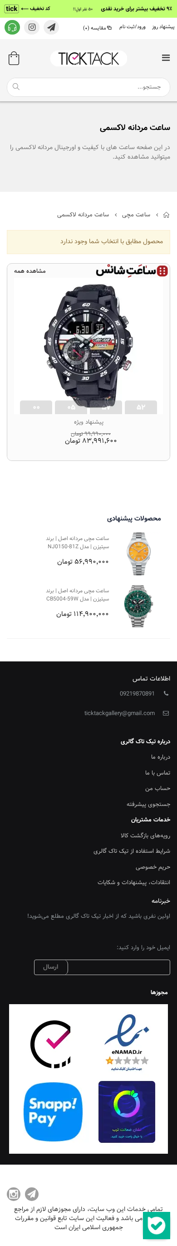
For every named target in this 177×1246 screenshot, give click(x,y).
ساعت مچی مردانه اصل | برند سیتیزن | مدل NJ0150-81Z (77, 543)
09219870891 (137, 694)
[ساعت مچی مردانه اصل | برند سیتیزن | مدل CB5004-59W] (138, 606)
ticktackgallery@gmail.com (119, 713)
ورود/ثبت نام (132, 27)
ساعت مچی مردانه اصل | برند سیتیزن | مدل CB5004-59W (77, 595)
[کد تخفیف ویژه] (88, 9)
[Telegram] (32, 1194)
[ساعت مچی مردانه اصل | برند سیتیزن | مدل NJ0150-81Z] (138, 553)
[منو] (165, 59)
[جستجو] (16, 87)
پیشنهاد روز (163, 27)
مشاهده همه (30, 272)
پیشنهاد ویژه (88, 422)
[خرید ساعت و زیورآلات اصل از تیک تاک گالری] (88, 58)
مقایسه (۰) (94, 28)
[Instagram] (13, 1194)
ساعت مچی (136, 215)
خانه (166, 215)
